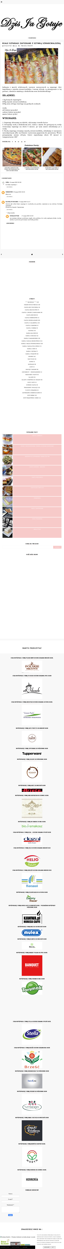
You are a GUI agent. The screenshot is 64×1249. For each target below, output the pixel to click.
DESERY (30, 356)
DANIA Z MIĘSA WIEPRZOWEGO (30, 343)
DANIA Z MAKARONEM (31, 338)
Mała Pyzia (37, 529)
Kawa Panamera (37, 519)
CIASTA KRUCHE (31, 315)
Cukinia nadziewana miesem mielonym (31, 168)
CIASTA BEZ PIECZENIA (31, 307)
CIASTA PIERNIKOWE (31, 317)
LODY (31, 366)
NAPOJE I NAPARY (31, 369)
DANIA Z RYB (31, 348)
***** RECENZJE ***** (30, 302)
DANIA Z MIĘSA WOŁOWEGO (31, 346)
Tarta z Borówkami (37, 508)
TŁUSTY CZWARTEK (31, 390)
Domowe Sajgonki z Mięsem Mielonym (52, 168)
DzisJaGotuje (14, 215)
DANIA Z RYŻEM (31, 351)
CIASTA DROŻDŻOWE (31, 310)
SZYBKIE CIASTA (31, 385)
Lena (7, 182)
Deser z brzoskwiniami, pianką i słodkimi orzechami (37, 446)
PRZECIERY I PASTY (31, 374)
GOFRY (31, 361)
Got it (53, 1247)
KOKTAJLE (31, 364)
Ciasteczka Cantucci (37, 487)
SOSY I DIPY (31, 382)
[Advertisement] (32, 281)
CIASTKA (30, 330)
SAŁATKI (31, 377)
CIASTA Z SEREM (31, 328)
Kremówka (37, 498)
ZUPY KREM (30, 395)
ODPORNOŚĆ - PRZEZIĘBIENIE (31, 372)
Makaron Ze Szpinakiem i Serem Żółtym (37, 456)
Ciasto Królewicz (37, 477)
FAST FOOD (31, 359)
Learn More (47, 1247)
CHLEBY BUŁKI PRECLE (31, 304)
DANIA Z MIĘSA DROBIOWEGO (31, 341)
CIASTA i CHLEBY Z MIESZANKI (31, 312)
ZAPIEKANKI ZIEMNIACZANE (31, 392)
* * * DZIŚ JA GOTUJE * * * (15, 1247)
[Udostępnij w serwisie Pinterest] (25, 142)
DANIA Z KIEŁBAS (31, 335)
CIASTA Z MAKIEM (31, 325)
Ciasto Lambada (37, 435)
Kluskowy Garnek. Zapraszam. (15, 207)
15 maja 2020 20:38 (15, 182)
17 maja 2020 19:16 (27, 215)
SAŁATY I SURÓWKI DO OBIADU (31, 379)
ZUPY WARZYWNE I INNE (30, 398)
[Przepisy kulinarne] (5, 1245)
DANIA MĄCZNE (31, 333)
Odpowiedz (9, 186)
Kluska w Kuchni (12, 201)
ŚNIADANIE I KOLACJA (31, 387)
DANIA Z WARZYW (28, 45)
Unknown (9, 192)
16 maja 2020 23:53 (19, 192)
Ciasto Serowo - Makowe (37, 467)
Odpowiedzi (11, 213)
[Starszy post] (62, 254)
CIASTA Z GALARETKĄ (30, 322)
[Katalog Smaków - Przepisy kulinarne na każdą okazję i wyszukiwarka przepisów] (22, 1237)
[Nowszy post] (1, 254)
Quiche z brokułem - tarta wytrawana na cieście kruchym (12, 169)
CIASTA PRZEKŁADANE (31, 320)
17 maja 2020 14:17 (24, 201)
